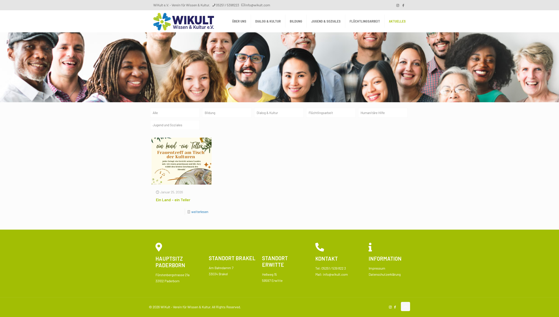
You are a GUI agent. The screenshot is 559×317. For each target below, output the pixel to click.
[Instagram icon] (397, 5)
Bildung (210, 113)
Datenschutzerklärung (385, 274)
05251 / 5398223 (227, 5)
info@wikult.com (257, 5)
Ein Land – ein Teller (173, 199)
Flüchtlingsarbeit (321, 113)
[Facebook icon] (403, 5)
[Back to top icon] (405, 306)
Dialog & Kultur (267, 113)
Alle (155, 113)
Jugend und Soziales (167, 125)
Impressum (377, 268)
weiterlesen (199, 212)
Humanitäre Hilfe (373, 113)
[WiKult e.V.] (183, 21)
